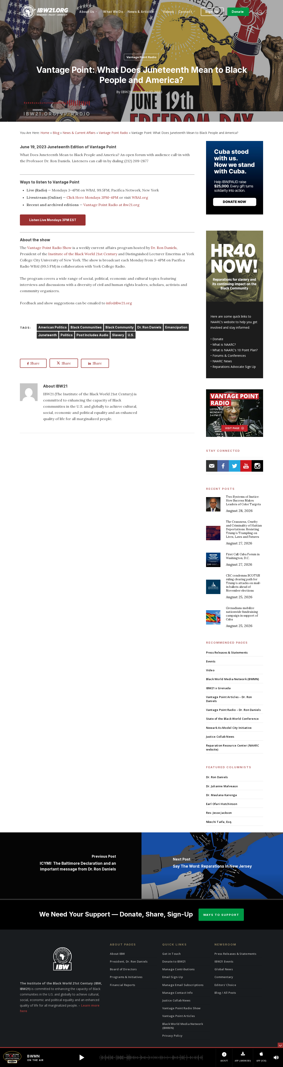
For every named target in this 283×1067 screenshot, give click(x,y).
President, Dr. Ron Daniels (129, 961)
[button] (82, 1057)
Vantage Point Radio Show (49, 247)
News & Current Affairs (79, 133)
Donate (217, 339)
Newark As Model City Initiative (229, 728)
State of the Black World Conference (232, 719)
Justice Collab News (220, 737)
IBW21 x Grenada (218, 688)
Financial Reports (122, 985)
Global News (223, 969)
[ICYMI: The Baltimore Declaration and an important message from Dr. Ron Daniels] (71, 865)
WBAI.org (140, 197)
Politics (67, 335)
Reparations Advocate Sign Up (234, 367)
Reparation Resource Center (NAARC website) (232, 747)
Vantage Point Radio (141, 57)
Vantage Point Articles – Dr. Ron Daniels (229, 699)
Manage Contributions (178, 969)
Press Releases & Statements (227, 652)
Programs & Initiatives (126, 977)
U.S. (131, 335)
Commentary (223, 977)
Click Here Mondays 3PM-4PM (92, 197)
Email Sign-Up (172, 977)
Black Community (119, 327)
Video (210, 670)
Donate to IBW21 (174, 961)
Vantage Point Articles (178, 1016)
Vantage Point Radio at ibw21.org (111, 205)
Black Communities (86, 327)
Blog (56, 133)
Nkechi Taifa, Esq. (219, 822)
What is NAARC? (224, 344)
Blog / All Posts (225, 993)
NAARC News (222, 361)
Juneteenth (47, 335)
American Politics (52, 327)
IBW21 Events (223, 961)
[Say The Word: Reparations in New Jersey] (212, 865)
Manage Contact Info (177, 993)
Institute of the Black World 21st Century (82, 254)
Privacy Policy (172, 1036)
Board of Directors (123, 969)
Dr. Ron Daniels (164, 247)
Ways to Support (221, 915)
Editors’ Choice (225, 985)
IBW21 (126, 91)
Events (211, 661)
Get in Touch (171, 954)
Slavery (118, 335)
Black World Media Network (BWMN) (232, 679)
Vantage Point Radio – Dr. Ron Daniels (233, 710)
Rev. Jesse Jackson (219, 813)
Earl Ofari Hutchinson (221, 804)
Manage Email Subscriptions (183, 985)
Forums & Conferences (229, 355)
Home (44, 133)
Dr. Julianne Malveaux (222, 786)
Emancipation (176, 327)
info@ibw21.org (119, 303)
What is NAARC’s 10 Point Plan (234, 350)
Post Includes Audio (92, 335)
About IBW (117, 954)
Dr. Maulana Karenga (221, 795)
